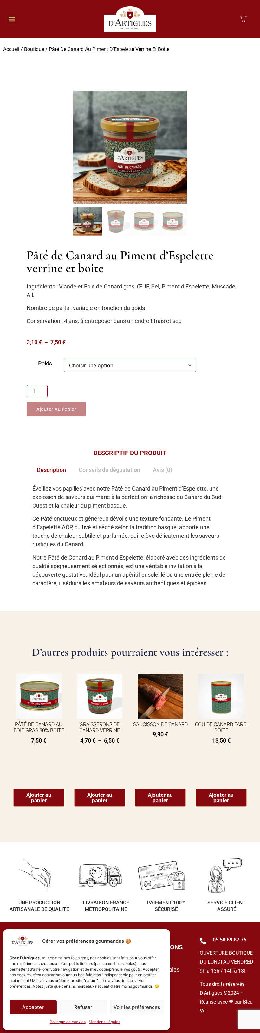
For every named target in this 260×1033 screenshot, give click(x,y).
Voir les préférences (137, 1007)
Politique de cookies (68, 1021)
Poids (45, 363)
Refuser (83, 1007)
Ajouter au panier (56, 409)
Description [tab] (51, 469)
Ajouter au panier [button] (38, 797)
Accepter (33, 1007)
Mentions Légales (104, 1021)
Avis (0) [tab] (162, 469)
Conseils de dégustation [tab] (109, 469)
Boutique (34, 49)
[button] (11, 19)
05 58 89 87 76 (229, 940)
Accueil (11, 49)
